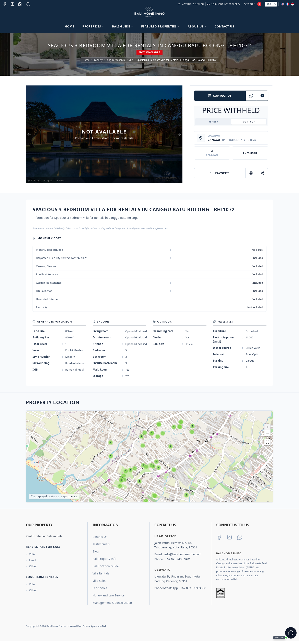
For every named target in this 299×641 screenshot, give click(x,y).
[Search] (28, 4)
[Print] (251, 173)
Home (69, 26)
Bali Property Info (104, 559)
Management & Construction (112, 603)
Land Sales (100, 588)
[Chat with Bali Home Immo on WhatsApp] (240, 537)
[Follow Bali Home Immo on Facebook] (219, 537)
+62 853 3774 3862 (193, 588)
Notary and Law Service (108, 595)
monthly (248, 121)
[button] (110, 442)
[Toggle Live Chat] (291, 633)
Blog (96, 551)
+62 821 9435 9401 (178, 559)
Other (33, 566)
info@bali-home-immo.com (182, 554)
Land (32, 560)
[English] (282, 4)
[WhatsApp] (251, 96)
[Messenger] (262, 96)
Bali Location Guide (106, 566)
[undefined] (267, 442)
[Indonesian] (292, 4)
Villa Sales (99, 581)
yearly (213, 121)
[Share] (262, 173)
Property (98, 60)
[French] (287, 4)
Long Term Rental (115, 60)
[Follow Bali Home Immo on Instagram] (229, 537)
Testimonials (101, 544)
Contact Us (224, 26)
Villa (131, 60)
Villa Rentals (101, 573)
